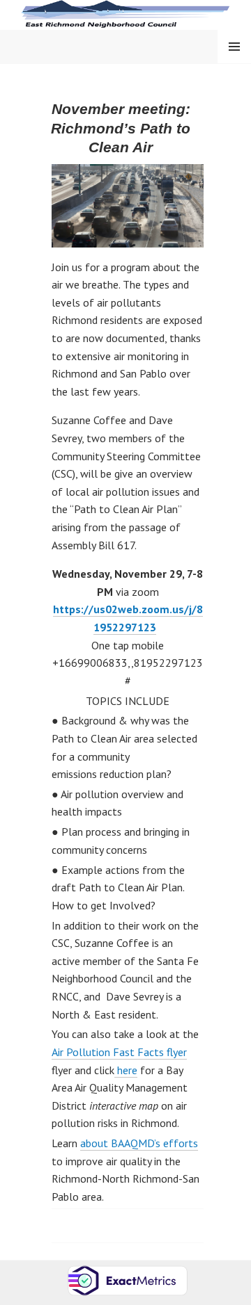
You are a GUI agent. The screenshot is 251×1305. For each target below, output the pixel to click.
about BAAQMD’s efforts (139, 1143)
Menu (234, 46)
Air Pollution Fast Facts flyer (119, 1052)
